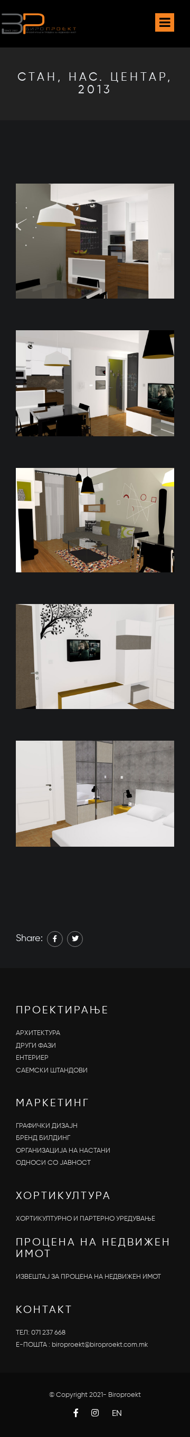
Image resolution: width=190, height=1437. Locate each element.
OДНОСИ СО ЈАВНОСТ (53, 1163)
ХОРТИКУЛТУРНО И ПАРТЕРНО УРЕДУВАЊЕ (85, 1218)
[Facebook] (55, 939)
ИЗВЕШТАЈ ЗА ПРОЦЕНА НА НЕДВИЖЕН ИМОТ (88, 1276)
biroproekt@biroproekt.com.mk (100, 1345)
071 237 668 (48, 1332)
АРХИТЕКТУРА (38, 1033)
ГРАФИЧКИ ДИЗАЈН (47, 1126)
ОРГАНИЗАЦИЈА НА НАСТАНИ (63, 1150)
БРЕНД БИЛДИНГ (43, 1138)
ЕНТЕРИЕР (32, 1058)
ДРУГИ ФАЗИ (36, 1045)
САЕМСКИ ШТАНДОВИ (52, 1070)
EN (117, 1414)
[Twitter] (75, 939)
